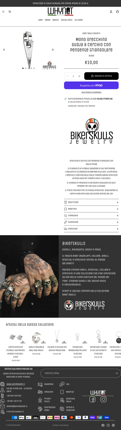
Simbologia (73, 215)
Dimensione (73, 222)
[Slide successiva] (53, 50)
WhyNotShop (15, 425)
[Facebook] (103, 425)
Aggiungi (64, 339)
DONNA (47, 20)
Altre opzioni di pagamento (91, 92)
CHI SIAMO (79, 20)
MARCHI (56, 20)
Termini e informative (61, 425)
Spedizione (72, 229)
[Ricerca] (9, 11)
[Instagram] (108, 425)
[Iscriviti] (116, 373)
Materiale (72, 209)
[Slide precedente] (3, 50)
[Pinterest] (113, 425)
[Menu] (3, 11)
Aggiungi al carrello (103, 76)
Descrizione (73, 202)
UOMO (40, 20)
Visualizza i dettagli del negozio (81, 106)
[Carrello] (117, 11)
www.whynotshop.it (15, 384)
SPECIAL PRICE (66, 20)
